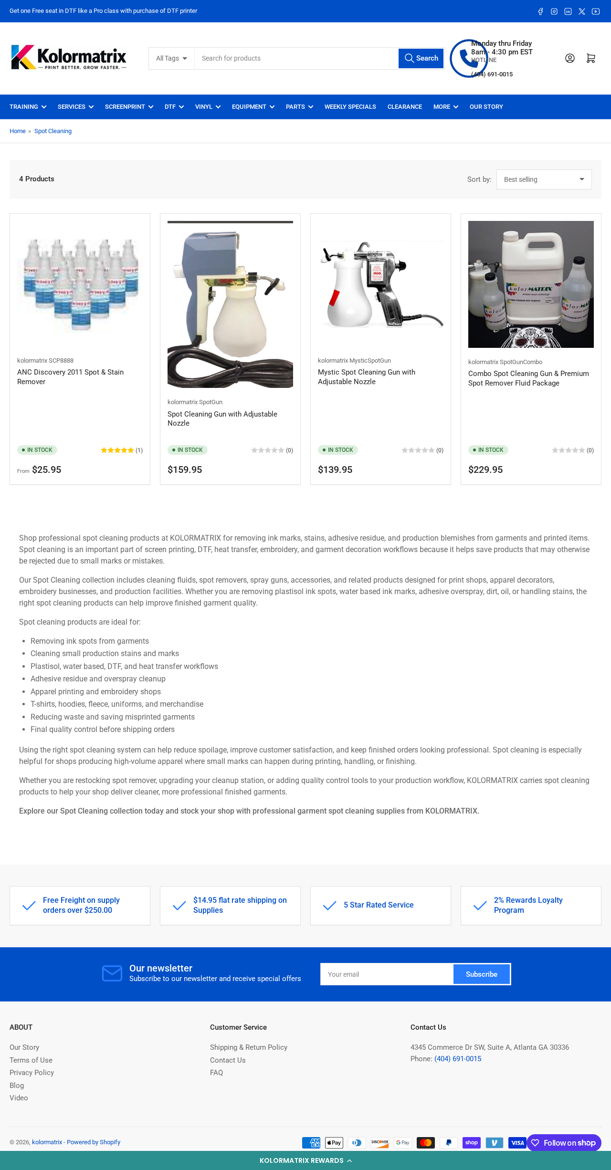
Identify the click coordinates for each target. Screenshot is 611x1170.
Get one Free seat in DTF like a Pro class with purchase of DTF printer (103, 10)
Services (71, 106)
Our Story (486, 106)
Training (24, 106)
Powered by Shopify (93, 1142)
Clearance (405, 106)
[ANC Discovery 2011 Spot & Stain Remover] (80, 283)
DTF (170, 106)
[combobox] (320, 58)
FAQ (216, 1072)
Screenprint (125, 106)
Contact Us (228, 1060)
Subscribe (481, 974)
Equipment (249, 106)
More (441, 106)
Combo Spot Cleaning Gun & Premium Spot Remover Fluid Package (528, 378)
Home (18, 131)
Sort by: (479, 179)
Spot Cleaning (53, 131)
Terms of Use (31, 1060)
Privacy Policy (32, 1072)
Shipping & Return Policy (248, 1047)
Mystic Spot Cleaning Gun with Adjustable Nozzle (366, 377)
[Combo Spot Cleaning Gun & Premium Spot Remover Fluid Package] (531, 284)
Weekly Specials (350, 106)
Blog (17, 1085)
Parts (295, 106)
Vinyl (203, 106)
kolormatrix (32, 360)
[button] (305, 1160)
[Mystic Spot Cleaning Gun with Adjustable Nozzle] (380, 283)
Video (19, 1098)
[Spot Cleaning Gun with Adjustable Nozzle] (230, 304)
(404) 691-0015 (457, 1059)
